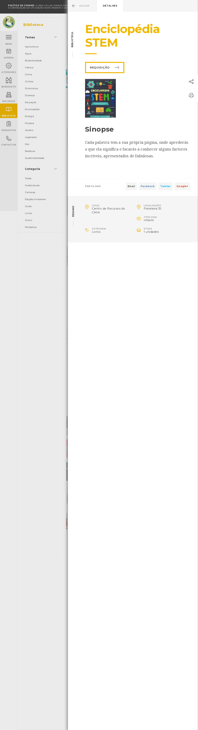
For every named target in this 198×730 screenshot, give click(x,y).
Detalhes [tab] (110, 5)
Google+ (182, 186)
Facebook (147, 186)
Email (131, 186)
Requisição (100, 67)
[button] (191, 81)
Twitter (165, 186)
